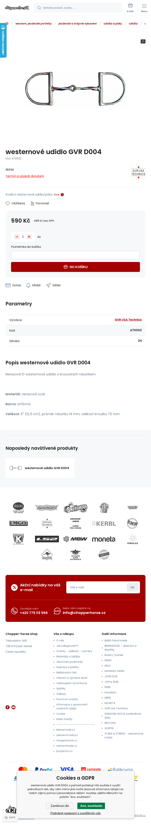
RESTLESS (110, 723)
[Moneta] (104, 539)
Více (56, 194)
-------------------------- (75, 724)
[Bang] (18, 507)
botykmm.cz (64, 751)
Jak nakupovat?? (67, 646)
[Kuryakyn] (18, 539)
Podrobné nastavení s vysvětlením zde (75, 813)
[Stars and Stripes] (75, 554)
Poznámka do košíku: (26, 247)
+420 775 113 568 (34, 612)
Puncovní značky (67, 699)
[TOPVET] (104, 554)
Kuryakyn (110, 692)
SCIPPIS (109, 728)
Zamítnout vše (60, 805)
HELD (107, 666)
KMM (107, 687)
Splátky (61, 688)
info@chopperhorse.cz (84, 612)
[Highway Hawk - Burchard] (75, 523)
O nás (60, 640)
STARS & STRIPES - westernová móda (124, 735)
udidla (133, 23)
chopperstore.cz (66, 740)
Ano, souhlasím (91, 805)
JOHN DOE (111, 676)
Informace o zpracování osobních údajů (71, 706)
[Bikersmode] (75, 507)
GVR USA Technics (128, 320)
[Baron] (47, 507)
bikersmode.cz (65, 730)
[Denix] (104, 507)
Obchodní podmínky (69, 662)
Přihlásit (132, 587)
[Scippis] (47, 554)
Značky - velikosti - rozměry (74, 651)
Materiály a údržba (68, 656)
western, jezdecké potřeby (33, 23)
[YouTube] (13, 707)
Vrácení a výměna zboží (71, 678)
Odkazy (61, 694)
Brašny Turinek (114, 655)
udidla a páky (113, 23)
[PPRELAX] (133, 539)
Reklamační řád (66, 672)
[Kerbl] (104, 523)
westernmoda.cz (67, 735)
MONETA (110, 703)
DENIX (108, 660)
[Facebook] (8, 707)
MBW (108, 698)
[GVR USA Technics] (138, 173)
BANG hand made (116, 640)
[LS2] (47, 539)
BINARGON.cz (137, 815)
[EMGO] (18, 523)
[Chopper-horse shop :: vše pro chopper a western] (7, 23)
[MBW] (75, 539)
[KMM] (133, 523)
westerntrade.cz (66, 746)
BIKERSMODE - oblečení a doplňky (120, 648)
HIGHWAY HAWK (114, 671)
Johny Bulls (112, 682)
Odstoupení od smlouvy (71, 683)
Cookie (60, 714)
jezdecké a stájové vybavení (78, 23)
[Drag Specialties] (133, 507)
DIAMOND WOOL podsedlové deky (123, 715)
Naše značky (64, 719)
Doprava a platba (67, 667)
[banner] (17, 8)
